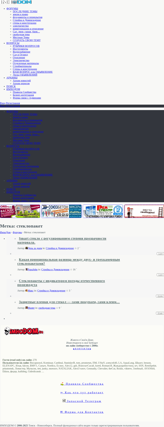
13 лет (160, 313)
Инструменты (20, 49)
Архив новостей (22, 80)
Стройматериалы (22, 66)
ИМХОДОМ (13, 89)
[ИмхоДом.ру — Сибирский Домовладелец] (16, 3)
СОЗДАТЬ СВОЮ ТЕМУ (27, 40)
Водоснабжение (21, 51)
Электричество (21, 60)
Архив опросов (21, 83)
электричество (21, 25)
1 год (160, 253)
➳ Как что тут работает (82, 392)
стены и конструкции (24, 23)
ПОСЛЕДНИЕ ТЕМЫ (25, 11)
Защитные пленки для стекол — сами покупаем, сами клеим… (69, 302)
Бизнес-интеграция (23, 95)
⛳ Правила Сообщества (82, 384)
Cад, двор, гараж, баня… (26, 31)
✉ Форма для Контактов (82, 412)
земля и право (20, 14)
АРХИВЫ (11, 77)
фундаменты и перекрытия (27, 17)
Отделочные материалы (26, 63)
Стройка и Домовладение (27, 20)
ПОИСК (11, 86)
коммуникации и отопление (28, 28)
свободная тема (21, 34)
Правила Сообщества (24, 92)
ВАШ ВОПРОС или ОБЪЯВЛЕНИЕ (33, 72)
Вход (2, 103)
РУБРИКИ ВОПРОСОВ (26, 46)
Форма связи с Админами (27, 97)
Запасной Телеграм (83, 401)
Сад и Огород (20, 54)
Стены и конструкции (25, 69)
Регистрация (13, 103)
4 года (160, 296)
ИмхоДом (5, 232)
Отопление (19, 57)
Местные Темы (21, 37)
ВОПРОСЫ (12, 43)
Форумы (17, 232)
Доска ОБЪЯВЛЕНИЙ (25, 74)
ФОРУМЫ (12, 8)
